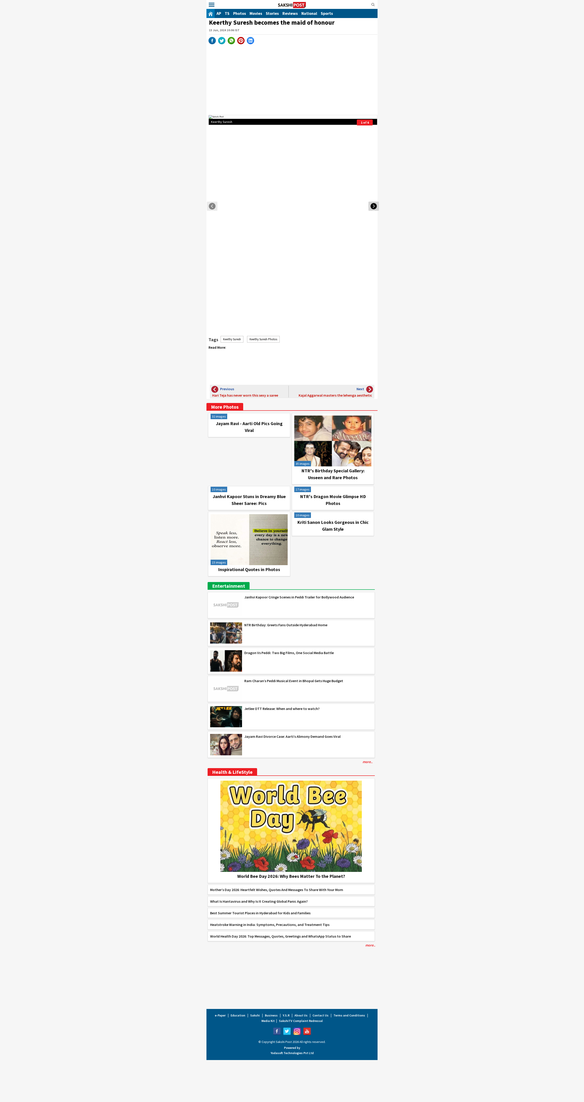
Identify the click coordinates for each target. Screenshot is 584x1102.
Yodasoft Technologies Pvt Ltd (292, 1053)
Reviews (290, 13)
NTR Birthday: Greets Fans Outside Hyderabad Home (285, 625)
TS (227, 13)
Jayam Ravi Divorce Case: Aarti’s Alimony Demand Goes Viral (292, 736)
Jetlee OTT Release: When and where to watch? (282, 708)
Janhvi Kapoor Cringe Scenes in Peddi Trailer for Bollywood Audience (299, 597)
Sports (327, 13)
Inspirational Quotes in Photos (249, 569)
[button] (211, 5)
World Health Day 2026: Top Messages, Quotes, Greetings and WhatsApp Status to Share (280, 936)
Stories (272, 13)
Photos (239, 13)
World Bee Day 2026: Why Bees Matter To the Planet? (291, 876)
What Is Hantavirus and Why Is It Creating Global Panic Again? (259, 901)
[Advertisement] (293, 78)
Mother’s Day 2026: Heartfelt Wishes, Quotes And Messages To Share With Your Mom (276, 889)
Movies (256, 13)
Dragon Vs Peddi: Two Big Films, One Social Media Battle (289, 652)
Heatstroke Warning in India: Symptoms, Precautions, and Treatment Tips (269, 924)
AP (218, 13)
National (309, 13)
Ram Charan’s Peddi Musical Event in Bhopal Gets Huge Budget (293, 680)
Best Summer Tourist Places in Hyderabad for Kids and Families (260, 913)
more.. (367, 761)
